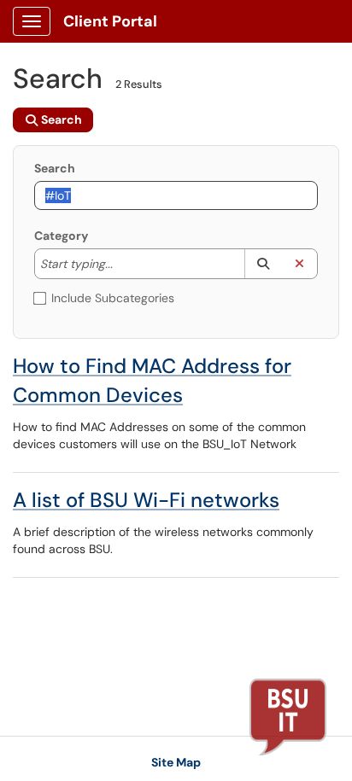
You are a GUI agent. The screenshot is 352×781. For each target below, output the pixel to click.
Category (61, 235)
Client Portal (110, 21)
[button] (262, 263)
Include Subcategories (112, 298)
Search (54, 168)
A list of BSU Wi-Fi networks (146, 500)
